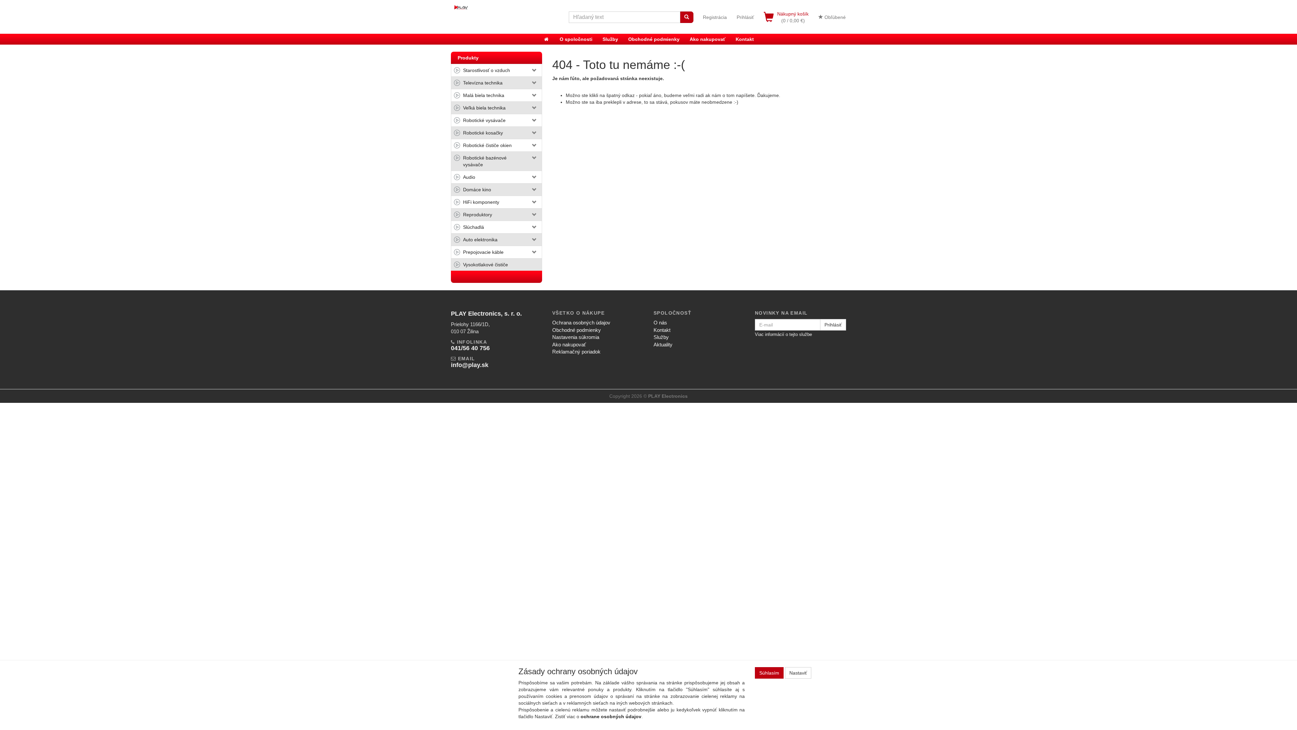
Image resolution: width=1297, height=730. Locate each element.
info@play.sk (469, 365)
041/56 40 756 (470, 348)
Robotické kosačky (483, 133)
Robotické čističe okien (487, 145)
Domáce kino (477, 189)
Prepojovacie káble (483, 252)
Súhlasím (769, 673)
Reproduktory (477, 214)
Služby (610, 39)
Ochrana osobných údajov (581, 322)
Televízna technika (483, 83)
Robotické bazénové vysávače (485, 161)
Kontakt (745, 39)
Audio (469, 177)
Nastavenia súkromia (575, 337)
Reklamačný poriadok (576, 352)
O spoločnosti (576, 39)
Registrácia (715, 17)
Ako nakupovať (708, 39)
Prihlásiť (745, 17)
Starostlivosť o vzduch (486, 70)
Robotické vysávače (484, 120)
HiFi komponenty (481, 202)
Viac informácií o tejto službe (783, 334)
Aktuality (663, 344)
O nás (660, 322)
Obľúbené (834, 17)
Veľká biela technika (484, 108)
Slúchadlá (473, 227)
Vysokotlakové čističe (485, 264)
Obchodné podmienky (654, 39)
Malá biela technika (483, 95)
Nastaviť (798, 673)
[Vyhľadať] (686, 17)
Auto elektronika (480, 239)
